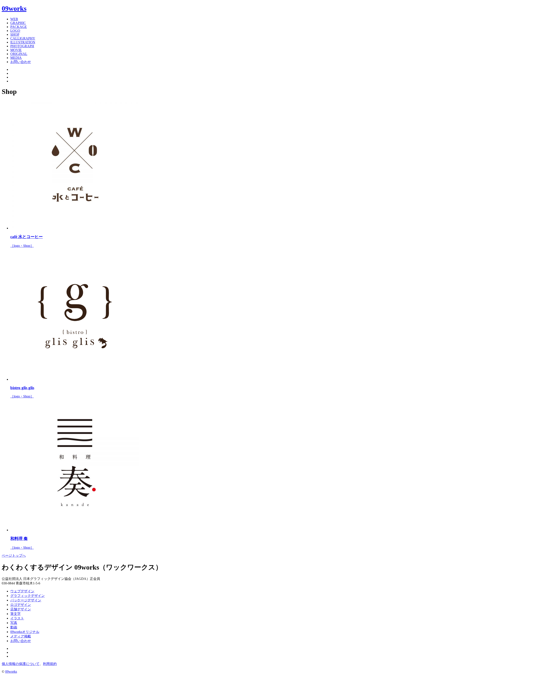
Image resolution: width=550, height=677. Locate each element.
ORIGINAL (18, 54)
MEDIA (16, 58)
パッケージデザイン (25, 600)
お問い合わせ (20, 62)
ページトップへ (14, 555)
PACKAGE (18, 27)
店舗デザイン (20, 609)
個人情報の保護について (21, 664)
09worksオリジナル (24, 632)
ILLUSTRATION (22, 42)
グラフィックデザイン (27, 596)
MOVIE (16, 50)
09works (14, 8)
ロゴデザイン (20, 605)
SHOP (14, 34)
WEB (14, 19)
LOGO (15, 30)
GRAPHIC (18, 23)
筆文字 (15, 614)
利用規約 (50, 664)
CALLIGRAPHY (22, 38)
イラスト (17, 618)
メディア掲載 (20, 636)
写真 (13, 623)
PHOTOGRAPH (22, 46)
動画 (13, 627)
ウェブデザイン (22, 591)
